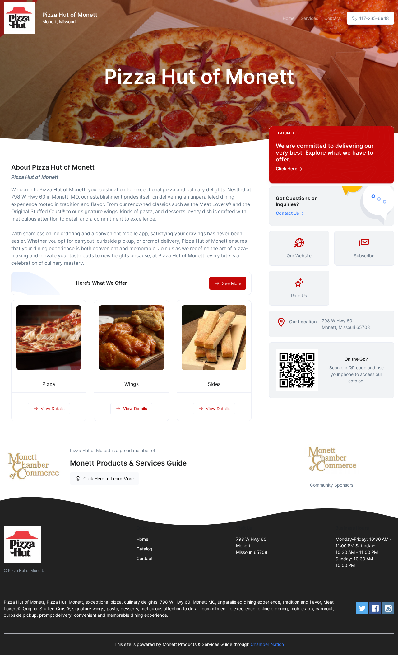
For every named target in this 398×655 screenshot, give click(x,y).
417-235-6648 (373, 18)
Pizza (48, 384)
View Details (53, 408)
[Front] (20, 18)
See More (231, 283)
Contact (332, 18)
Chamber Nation (267, 644)
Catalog (144, 548)
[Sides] (214, 337)
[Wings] (131, 337)
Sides (214, 384)
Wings (131, 384)
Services (309, 18)
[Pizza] (48, 337)
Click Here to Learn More (108, 478)
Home (288, 18)
